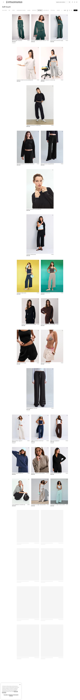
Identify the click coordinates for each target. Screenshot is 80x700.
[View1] (67, 10)
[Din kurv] (77, 2)
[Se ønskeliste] (74, 2)
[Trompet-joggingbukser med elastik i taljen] (21, 491)
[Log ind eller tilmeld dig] (72, 2)
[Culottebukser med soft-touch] (52, 276)
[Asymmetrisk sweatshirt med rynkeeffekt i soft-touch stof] (28, 147)
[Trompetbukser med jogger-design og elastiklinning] (40, 491)
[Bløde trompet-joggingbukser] (59, 427)
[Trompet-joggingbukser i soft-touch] (40, 388)
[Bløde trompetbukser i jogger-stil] (21, 427)
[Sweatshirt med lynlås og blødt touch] (21, 460)
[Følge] (62, 10)
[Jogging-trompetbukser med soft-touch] (40, 427)
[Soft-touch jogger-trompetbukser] (21, 27)
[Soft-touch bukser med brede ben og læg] (59, 27)
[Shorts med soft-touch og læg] (28, 346)
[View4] (71, 10)
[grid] (21, 28)
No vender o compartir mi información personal (11, 695)
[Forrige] (13, 15)
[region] (11, 691)
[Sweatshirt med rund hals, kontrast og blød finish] (40, 189)
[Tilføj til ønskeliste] (28, 15)
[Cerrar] (20, 684)
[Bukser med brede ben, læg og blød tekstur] (52, 147)
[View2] (69, 10)
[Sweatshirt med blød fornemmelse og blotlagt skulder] (28, 63)
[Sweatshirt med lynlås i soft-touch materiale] (40, 460)
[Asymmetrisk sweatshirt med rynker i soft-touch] (40, 27)
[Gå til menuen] (3, 2)
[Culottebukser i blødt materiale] (40, 234)
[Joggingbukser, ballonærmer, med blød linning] (52, 63)
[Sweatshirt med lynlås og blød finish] (59, 460)
